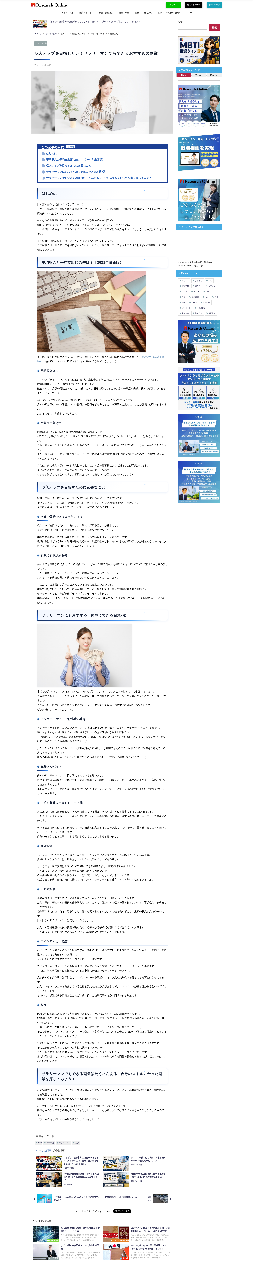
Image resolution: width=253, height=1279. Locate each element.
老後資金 (185, 313)
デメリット (186, 308)
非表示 (70, 147)
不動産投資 (201, 308)
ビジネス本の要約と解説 (169, 13)
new (40, 1143)
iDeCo (194, 302)
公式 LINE (173, 5)
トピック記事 (67, 13)
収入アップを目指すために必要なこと (66, 165)
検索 (180, 22)
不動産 (184, 291)
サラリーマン (64, 1143)
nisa (183, 302)
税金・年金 (124, 13)
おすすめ (50, 1143)
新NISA (196, 291)
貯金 (216, 297)
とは (207, 291)
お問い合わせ (214, 5)
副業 (77, 1143)
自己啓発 (212, 313)
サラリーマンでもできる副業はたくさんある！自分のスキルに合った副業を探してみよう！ (98, 178)
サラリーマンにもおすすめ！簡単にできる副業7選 (74, 171)
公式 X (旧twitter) (193, 5)
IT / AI (189, 13)
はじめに (49, 153)
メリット (185, 281)
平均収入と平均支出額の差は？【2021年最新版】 (73, 159)
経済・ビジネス (86, 13)
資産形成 (195, 297)
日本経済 (212, 286)
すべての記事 (41, 43)
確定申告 (185, 286)
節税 (210, 281)
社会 (137, 13)
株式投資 (198, 313)
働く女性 (148, 13)
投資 (183, 297)
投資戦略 (206, 302)
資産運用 (198, 286)
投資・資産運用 (106, 13)
